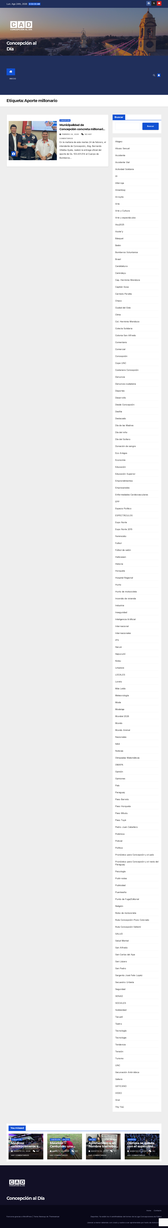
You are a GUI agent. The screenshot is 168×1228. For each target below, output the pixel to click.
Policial (118, 841)
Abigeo (118, 141)
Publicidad (120, 885)
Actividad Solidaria (124, 169)
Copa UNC (120, 363)
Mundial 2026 (122, 716)
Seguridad (120, 989)
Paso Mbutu (121, 813)
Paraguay (120, 792)
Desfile (118, 411)
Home (148, 1210)
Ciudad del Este (123, 307)
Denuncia (120, 377)
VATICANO (121, 1086)
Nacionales (121, 737)
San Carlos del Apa (125, 954)
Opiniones (120, 778)
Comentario (121, 342)
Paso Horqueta (123, 806)
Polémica (120, 834)
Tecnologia (120, 1037)
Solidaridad (120, 1010)
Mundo (118, 723)
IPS (117, 640)
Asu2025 (119, 224)
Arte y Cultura (122, 210)
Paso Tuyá (120, 820)
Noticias (119, 751)
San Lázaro (121, 961)
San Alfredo (121, 947)
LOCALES (120, 674)
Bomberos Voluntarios (126, 252)
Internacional (122, 626)
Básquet (119, 238)
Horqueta (120, 571)
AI (116, 176)
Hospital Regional (124, 577)
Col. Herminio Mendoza (127, 321)
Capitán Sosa (122, 287)
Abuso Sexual (122, 148)
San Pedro (120, 968)
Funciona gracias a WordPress (19, 1216)
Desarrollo (120, 397)
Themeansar (54, 1216)
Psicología (120, 871)
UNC (117, 1065)
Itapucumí (120, 654)
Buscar (119, 117)
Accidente (120, 155)
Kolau (118, 661)
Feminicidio (120, 536)
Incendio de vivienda (125, 598)
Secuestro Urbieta (124, 982)
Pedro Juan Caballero (126, 827)
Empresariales (122, 487)
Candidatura (121, 266)
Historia (119, 564)
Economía (120, 460)
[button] (154, 75)
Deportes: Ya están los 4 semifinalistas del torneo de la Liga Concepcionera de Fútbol (126, 1216)
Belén (118, 245)
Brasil (118, 259)
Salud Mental (122, 940)
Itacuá (118, 647)
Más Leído (120, 688)
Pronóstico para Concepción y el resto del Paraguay (137, 863)
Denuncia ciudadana (125, 384)
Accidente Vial (122, 162)
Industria (119, 605)
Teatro (118, 1023)
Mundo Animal (122, 730)
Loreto (118, 681)
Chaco (118, 300)
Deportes (120, 390)
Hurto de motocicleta (126, 591)
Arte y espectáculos (125, 217)
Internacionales (123, 633)
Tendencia (120, 1044)
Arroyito (119, 197)
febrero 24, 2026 (70, 134)
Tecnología (121, 1030)
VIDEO (118, 1093)
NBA (117, 744)
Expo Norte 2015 (123, 529)
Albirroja (119, 183)
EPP (117, 501)
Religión (119, 906)
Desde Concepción (124, 404)
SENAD (119, 996)
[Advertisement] (86, 75)
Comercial (120, 349)
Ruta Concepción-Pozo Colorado (132, 920)
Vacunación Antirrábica (127, 1072)
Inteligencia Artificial (125, 619)
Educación (120, 467)
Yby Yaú (119, 1107)
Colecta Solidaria (123, 328)
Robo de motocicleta (125, 913)
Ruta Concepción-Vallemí (128, 927)
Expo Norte (121, 522)
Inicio (12, 78)
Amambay (120, 190)
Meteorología (122, 695)
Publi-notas (121, 878)
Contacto (157, 1210)
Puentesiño (121, 892)
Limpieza (119, 667)
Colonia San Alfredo (125, 335)
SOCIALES (120, 1003)
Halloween (120, 557)
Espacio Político (123, 508)
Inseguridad (121, 612)
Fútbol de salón (123, 550)
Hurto (118, 584)
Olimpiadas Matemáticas (127, 757)
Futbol (118, 543)
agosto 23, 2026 (22, 1151)
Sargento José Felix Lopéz (129, 975)
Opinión (119, 771)
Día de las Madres (124, 425)
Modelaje (119, 709)
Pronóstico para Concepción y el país (134, 854)
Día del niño (121, 432)
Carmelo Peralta (123, 294)
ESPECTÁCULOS (124, 515)
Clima (118, 314)
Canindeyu (120, 273)
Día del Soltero (122, 439)
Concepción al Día (25, 1198)
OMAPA (119, 764)
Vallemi (118, 1079)
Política (119, 847)
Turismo (119, 1058)
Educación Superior (125, 474)
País (117, 785)
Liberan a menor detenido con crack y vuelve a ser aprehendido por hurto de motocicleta (124, 1222)
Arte (117, 204)
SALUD (119, 933)
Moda (118, 702)
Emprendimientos (124, 480)
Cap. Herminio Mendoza (127, 280)
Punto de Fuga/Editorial (127, 899)
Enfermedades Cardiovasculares (131, 494)
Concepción (65, 120)
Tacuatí (119, 1017)
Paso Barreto (122, 799)
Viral (117, 1100)
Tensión (119, 1051)
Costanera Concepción (127, 370)
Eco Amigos (121, 453)
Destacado (120, 418)
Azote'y (119, 231)
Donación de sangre (125, 446)
